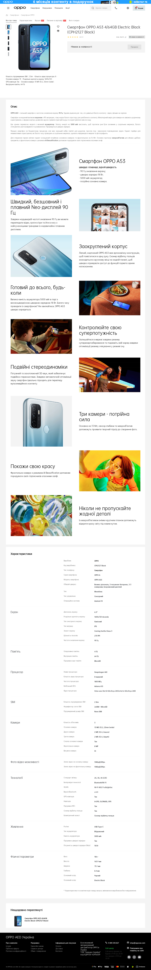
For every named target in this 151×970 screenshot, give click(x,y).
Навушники (47, 8)
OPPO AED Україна (20, 937)
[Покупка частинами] (127, 966)
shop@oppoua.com (137, 943)
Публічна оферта (12, 948)
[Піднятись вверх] (143, 962)
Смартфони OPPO (27, 15)
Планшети (59, 8)
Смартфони (35, 8)
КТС (7, 15)
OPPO (20, 8)
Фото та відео (74, 20)
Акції (68, 8)
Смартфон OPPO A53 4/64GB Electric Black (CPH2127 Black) (59, 15)
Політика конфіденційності (16, 951)
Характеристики (26, 20)
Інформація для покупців (66, 943)
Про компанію (11, 943)
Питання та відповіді (56, 20)
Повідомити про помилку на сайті (137, 949)
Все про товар (11, 20)
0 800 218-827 (113, 943)
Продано (138, 17)
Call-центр (109, 948)
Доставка (59, 948)
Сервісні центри (37, 948)
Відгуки (39, 20)
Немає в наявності (137, 36)
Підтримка (35, 943)
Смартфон (98, 570)
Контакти (59, 951)
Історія (8, 946)
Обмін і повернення (38, 951)
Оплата (58, 946)
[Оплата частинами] (132, 966)
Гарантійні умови (37, 946)
